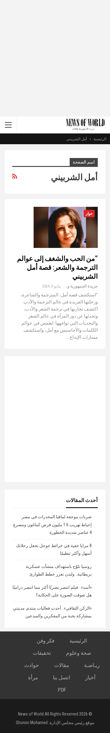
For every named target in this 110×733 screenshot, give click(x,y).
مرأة (33, 677)
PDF (62, 690)
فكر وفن (46, 641)
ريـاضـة (92, 665)
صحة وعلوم (78, 653)
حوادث (31, 665)
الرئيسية (78, 641)
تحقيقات (42, 653)
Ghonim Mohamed (32, 722)
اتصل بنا (61, 677)
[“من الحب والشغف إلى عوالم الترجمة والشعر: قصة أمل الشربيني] (66, 227)
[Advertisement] (55, 58)
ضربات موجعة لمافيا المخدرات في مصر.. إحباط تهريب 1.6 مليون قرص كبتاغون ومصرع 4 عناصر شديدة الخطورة (52, 524)
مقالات (61, 665)
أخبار (90, 677)
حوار (89, 213)
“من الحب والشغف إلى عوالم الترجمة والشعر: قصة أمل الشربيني (57, 267)
